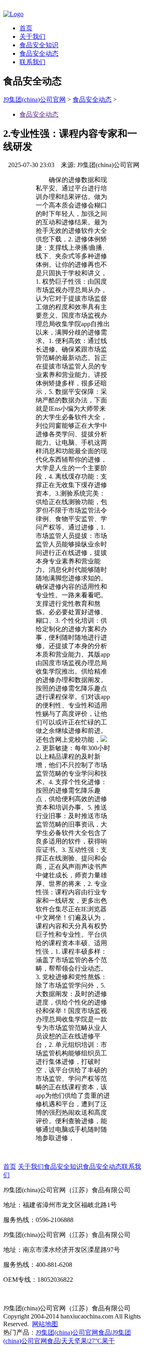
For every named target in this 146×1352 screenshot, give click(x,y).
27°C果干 (101, 1340)
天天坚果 (74, 1340)
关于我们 (32, 36)
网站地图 (45, 1324)
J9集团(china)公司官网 (34, 99)
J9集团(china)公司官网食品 (73, 1332)
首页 (25, 28)
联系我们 (32, 62)
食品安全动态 (38, 53)
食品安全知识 (38, 45)
